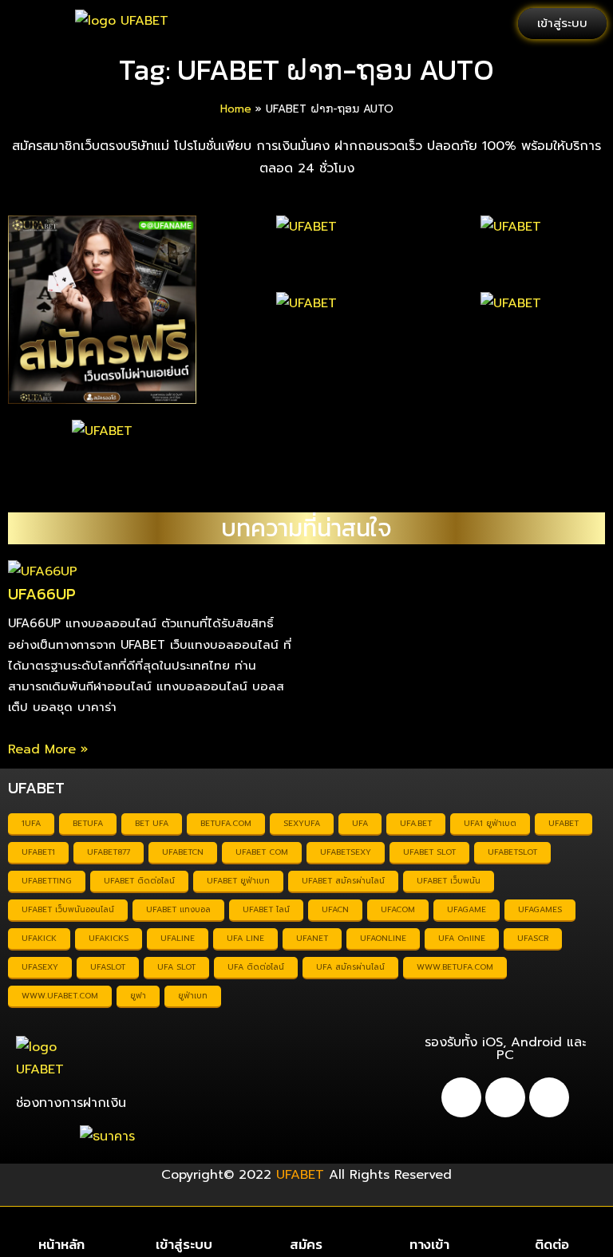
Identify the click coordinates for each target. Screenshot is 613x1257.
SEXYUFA (301, 823)
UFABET (563, 823)
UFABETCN (183, 852)
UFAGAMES (540, 909)
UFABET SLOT (429, 852)
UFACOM (398, 909)
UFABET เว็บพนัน (449, 881)
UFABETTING (47, 881)
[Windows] (549, 1097)
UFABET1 (38, 852)
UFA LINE (245, 938)
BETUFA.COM (225, 823)
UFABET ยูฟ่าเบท (238, 881)
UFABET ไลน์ (266, 909)
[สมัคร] (306, 1224)
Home (235, 109)
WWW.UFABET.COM (60, 996)
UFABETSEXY (345, 852)
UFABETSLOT (512, 852)
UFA (360, 823)
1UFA (31, 823)
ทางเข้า (429, 1244)
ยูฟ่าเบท (193, 996)
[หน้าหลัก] (61, 1224)
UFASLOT (107, 967)
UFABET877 (108, 852)
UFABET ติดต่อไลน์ (139, 881)
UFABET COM (261, 852)
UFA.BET (416, 823)
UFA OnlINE (461, 938)
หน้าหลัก (61, 1244)
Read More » (48, 749)
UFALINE (177, 938)
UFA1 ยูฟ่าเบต (490, 823)
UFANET (312, 938)
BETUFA (88, 823)
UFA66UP (42, 594)
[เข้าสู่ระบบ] (184, 1224)
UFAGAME (466, 909)
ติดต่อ (552, 1244)
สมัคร (306, 1244)
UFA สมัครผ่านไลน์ (350, 967)
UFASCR (532, 938)
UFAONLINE (383, 938)
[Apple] (505, 1097)
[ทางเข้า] (429, 1224)
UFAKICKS (109, 938)
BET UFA (151, 823)
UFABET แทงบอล (178, 909)
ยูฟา (138, 996)
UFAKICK (39, 938)
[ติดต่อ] (552, 1224)
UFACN (335, 909)
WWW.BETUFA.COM (455, 967)
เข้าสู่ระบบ (184, 1244)
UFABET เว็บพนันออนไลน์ (68, 909)
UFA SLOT (176, 967)
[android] (461, 1097)
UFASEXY (40, 967)
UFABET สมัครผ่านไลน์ (343, 881)
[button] (30, 23)
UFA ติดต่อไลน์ (255, 967)
